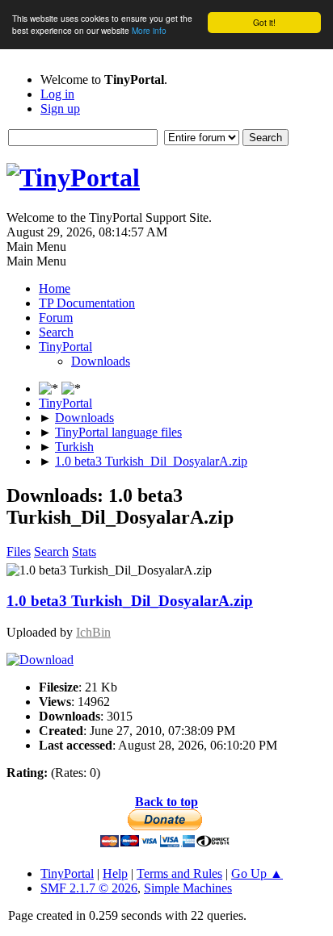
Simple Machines (188, 888)
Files (18, 551)
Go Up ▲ (257, 873)
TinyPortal (67, 873)
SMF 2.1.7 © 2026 (88, 888)
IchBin (93, 632)
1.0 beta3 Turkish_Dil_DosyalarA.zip (129, 600)
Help (115, 873)
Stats (84, 551)
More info (149, 30)
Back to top (166, 802)
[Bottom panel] (71, 388)
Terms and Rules (179, 873)
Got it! (264, 22)
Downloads (100, 361)
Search (51, 551)
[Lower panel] (50, 388)
